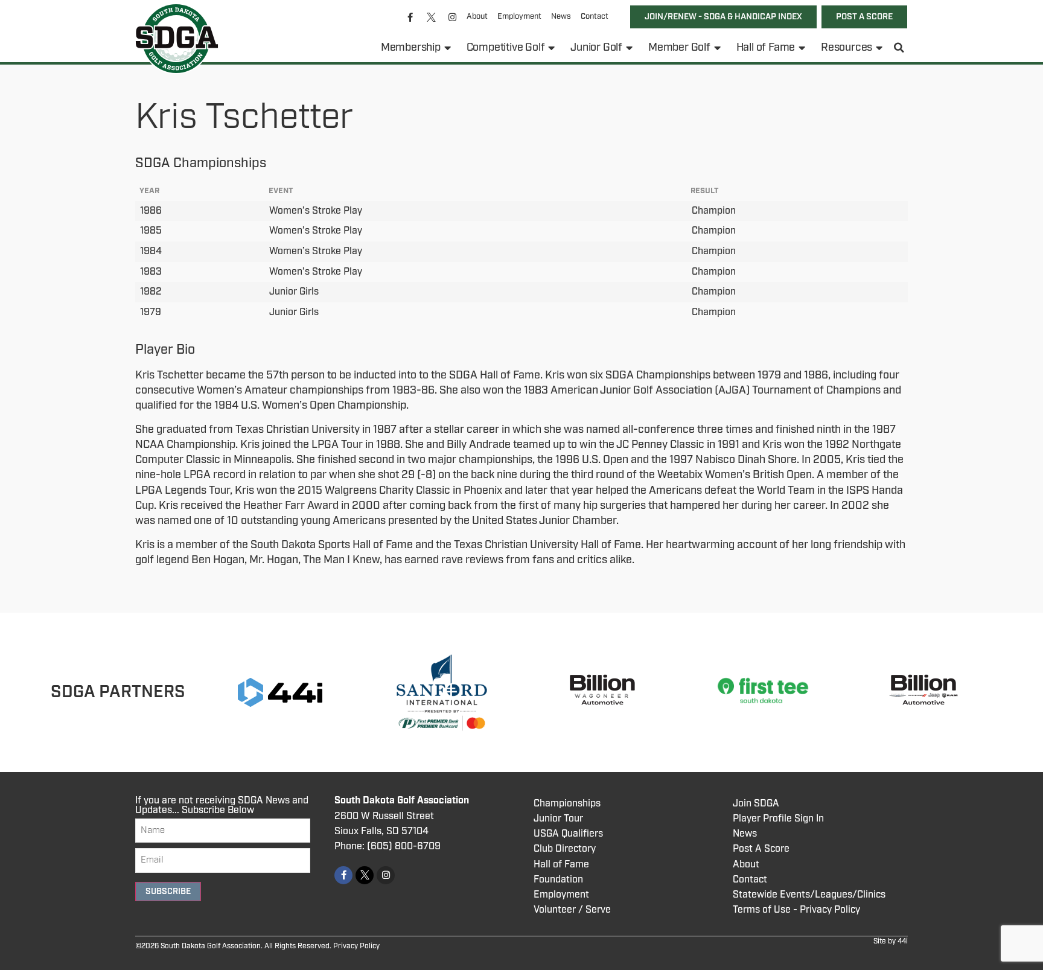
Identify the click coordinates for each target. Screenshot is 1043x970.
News (561, 16)
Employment (519, 16)
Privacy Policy (356, 946)
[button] (899, 48)
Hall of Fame (766, 47)
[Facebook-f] (410, 17)
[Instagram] (453, 17)
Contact (594, 16)
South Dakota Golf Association (401, 800)
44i (903, 941)
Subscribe (168, 891)
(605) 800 (390, 846)
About (477, 16)
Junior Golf (596, 47)
